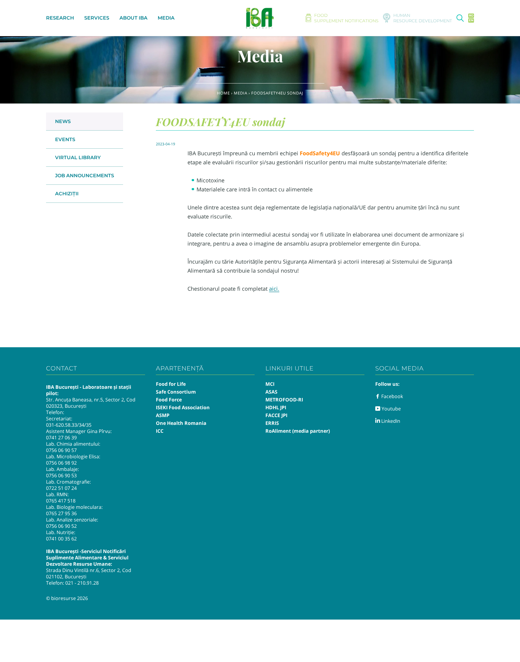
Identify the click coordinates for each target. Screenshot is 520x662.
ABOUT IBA (133, 18)
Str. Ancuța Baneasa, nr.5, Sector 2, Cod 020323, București (90, 402)
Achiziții (67, 193)
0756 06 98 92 (61, 462)
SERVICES (96, 18)
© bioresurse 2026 (67, 598)
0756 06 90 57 (61, 450)
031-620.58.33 (61, 425)
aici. (274, 288)
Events (65, 139)
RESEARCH (60, 18)
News (63, 121)
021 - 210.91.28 (82, 583)
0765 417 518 (61, 500)
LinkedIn (390, 421)
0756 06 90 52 (61, 526)
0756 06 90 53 (61, 475)
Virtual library (78, 157)
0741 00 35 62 (61, 538)
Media (240, 93)
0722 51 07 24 (61, 488)
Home (223, 93)
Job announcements (84, 175)
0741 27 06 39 (61, 437)
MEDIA (166, 18)
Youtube (390, 408)
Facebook (391, 396)
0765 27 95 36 (61, 513)
